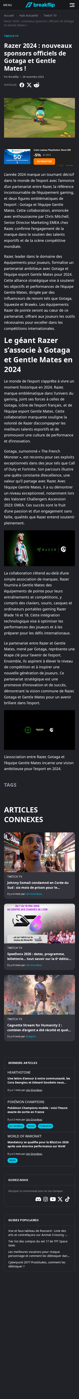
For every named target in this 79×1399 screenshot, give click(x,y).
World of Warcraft (24, 1136)
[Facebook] (22, 85)
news (31, 1126)
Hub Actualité (28, 15)
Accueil (9, 15)
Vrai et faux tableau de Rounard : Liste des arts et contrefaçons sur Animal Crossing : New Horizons (37, 1233)
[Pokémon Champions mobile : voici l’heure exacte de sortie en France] (39, 1115)
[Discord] (38, 1199)
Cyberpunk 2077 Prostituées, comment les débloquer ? (36, 1264)
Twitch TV (50, 15)
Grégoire (31, 1036)
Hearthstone (19, 1072)
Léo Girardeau (34, 894)
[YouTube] (53, 1199)
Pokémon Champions (25, 1102)
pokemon (45, 1126)
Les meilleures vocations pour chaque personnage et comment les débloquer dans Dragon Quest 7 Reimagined (38, 1254)
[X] (29, 85)
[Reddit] (36, 85)
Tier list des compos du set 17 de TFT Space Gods (37, 1243)
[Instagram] (45, 1199)
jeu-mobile (16, 1126)
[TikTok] (67, 1199)
